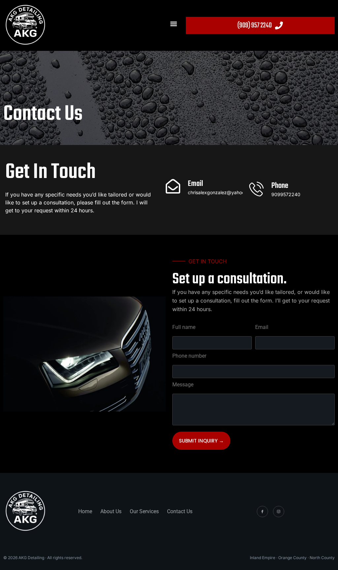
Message (182, 385)
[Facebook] (262, 511)
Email (261, 327)
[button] (173, 23)
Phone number (189, 356)
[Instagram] (278, 511)
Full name (183, 327)
